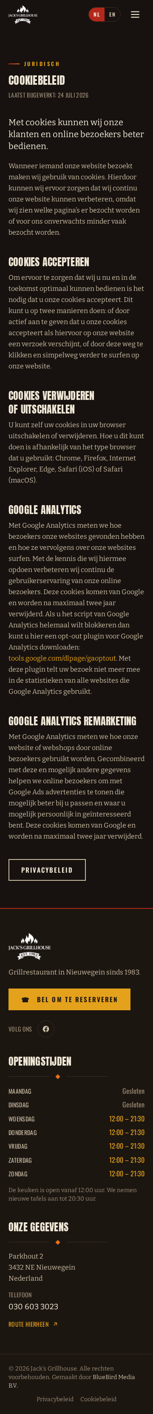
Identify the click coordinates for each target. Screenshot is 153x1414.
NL (97, 14)
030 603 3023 (33, 1306)
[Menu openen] (135, 14)
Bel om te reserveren (69, 999)
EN (112, 14)
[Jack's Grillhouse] (22, 14)
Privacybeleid (47, 869)
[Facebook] (45, 1029)
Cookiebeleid (98, 1399)
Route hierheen (28, 1324)
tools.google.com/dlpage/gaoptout (62, 658)
